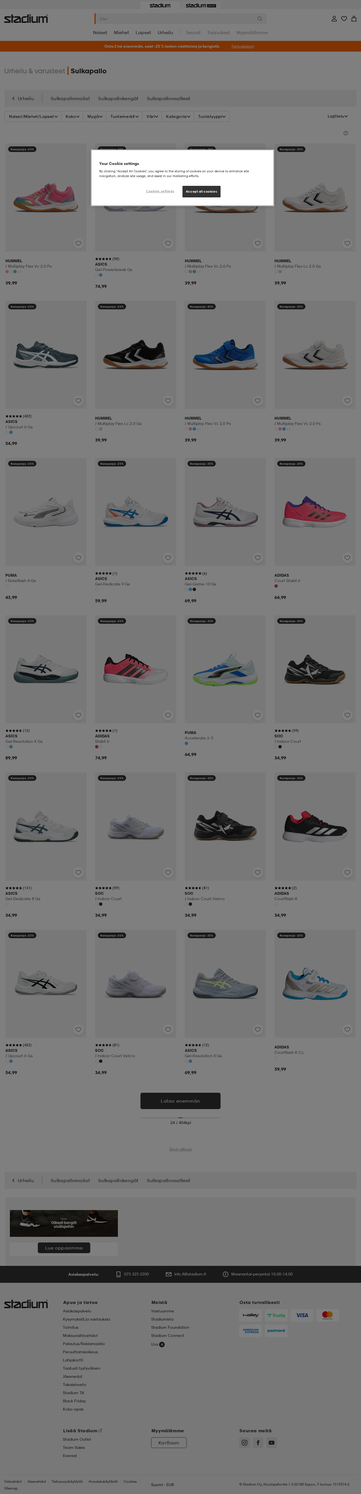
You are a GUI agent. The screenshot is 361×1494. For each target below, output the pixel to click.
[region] (182, 177)
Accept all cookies (201, 191)
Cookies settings (160, 191)
